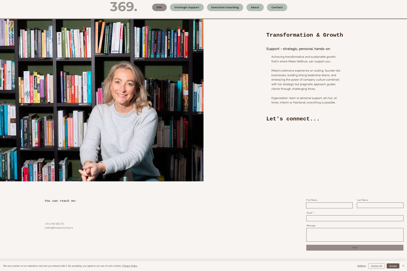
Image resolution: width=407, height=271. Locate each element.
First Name (311, 200)
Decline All (376, 266)
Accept (393, 266)
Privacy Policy (129, 265)
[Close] (403, 265)
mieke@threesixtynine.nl (59, 227)
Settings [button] (361, 265)
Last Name (362, 200)
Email (309, 213)
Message (311, 225)
